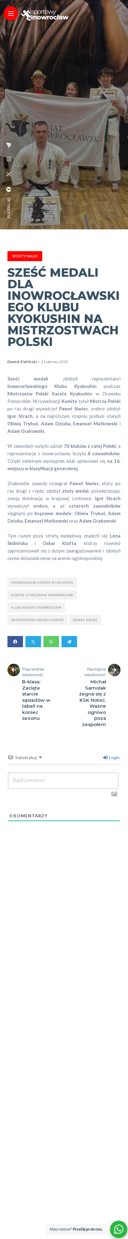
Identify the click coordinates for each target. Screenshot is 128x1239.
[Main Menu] (11, 14)
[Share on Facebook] (15, 641)
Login (114, 757)
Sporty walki (25, 256)
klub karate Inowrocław (36, 607)
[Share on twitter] (33, 641)
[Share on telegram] (69, 641)
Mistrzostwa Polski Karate (37, 620)
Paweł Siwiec (85, 620)
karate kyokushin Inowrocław (42, 595)
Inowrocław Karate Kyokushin (42, 582)
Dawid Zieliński (22, 361)
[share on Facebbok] (8, 189)
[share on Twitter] (8, 174)
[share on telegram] (8, 145)
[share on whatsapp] (8, 159)
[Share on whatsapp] (51, 641)
